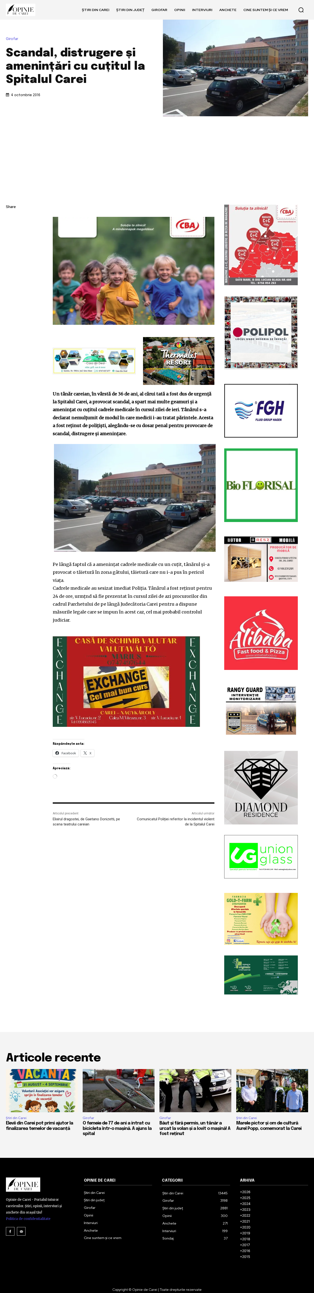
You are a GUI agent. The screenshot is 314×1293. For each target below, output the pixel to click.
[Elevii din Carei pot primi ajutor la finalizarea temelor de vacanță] (42, 1090)
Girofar (12, 39)
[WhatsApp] (11, 253)
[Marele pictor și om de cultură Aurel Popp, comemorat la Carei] (272, 1090)
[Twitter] (11, 230)
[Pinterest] (11, 242)
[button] (301, 10)
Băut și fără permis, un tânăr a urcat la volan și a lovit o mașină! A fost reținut (194, 1128)
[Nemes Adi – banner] (94, 361)
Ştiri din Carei (16, 1118)
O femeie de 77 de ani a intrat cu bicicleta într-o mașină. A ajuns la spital (117, 1128)
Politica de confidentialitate (28, 1219)
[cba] (134, 271)
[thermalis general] (178, 361)
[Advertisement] (157, 153)
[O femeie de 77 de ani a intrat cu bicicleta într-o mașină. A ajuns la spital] (119, 1090)
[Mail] (21, 1231)
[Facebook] (11, 219)
